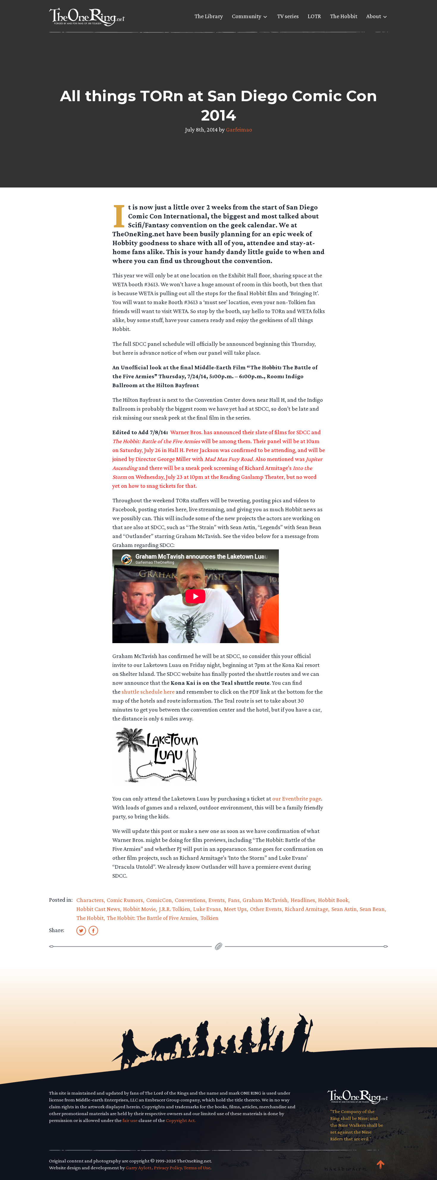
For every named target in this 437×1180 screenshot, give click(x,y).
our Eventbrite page (296, 798)
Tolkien (209, 918)
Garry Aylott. (139, 1167)
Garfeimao (239, 129)
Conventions (190, 900)
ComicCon (159, 900)
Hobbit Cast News (98, 909)
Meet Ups (235, 909)
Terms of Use (197, 1167)
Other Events (266, 909)
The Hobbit (343, 16)
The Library (208, 16)
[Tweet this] (81, 930)
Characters (90, 900)
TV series (288, 16)
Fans (234, 900)
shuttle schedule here (148, 691)
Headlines (303, 900)
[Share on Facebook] (93, 930)
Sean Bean (372, 909)
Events (216, 900)
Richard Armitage (306, 909)
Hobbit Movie (139, 909)
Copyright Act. (181, 1120)
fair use (130, 1120)
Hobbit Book (333, 900)
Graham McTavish (265, 900)
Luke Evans (207, 909)
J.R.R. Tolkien (174, 909)
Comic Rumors (125, 900)
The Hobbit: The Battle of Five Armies (152, 918)
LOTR (314, 16)
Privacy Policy (168, 1167)
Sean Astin (344, 909)
